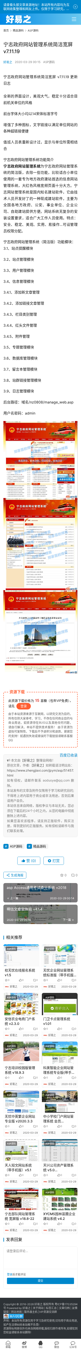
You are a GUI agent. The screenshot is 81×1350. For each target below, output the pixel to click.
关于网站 (38, 1308)
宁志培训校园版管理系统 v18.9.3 (20, 1070)
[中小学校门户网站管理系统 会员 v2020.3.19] (60, 1101)
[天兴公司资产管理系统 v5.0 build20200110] (60, 1150)
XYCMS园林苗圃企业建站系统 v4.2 (59, 1216)
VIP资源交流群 (48, 1312)
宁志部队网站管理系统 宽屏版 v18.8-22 (20, 1216)
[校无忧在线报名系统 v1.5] (21, 955)
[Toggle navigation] (74, 19)
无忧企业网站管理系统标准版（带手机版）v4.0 (59, 972)
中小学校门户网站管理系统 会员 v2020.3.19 (58, 1118)
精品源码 (39, 846)
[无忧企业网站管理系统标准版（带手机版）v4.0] (60, 955)
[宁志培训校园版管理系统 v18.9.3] (21, 1053)
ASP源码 (49, 62)
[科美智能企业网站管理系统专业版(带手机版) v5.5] (60, 1053)
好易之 (7, 62)
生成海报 (16, 875)
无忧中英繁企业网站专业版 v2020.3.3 (20, 1118)
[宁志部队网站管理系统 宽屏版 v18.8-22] (21, 1199)
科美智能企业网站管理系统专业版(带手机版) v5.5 (59, 1070)
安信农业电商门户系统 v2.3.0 (20, 1021)
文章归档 (64, 1308)
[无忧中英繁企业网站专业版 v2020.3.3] (21, 1101)
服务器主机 (31, 1312)
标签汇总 (51, 1308)
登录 (23, 706)
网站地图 (16, 1312)
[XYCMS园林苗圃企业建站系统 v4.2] (60, 1199)
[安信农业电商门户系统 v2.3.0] (21, 1004)
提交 (40, 1280)
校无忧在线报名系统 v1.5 (20, 972)
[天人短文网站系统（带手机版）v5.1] (21, 1150)
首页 (6, 30)
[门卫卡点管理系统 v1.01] (60, 1004)
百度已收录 (69, 755)
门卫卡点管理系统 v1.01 (56, 1021)
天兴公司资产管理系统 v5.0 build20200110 (58, 1167)
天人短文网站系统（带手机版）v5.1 (18, 1167)
